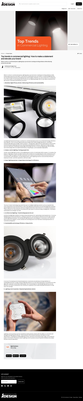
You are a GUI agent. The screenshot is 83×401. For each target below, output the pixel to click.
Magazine (64, 8)
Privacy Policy (75, 397)
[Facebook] (2, 386)
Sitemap (80, 397)
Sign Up (79, 3)
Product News (9, 53)
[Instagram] (11, 386)
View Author (17, 67)
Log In (72, 3)
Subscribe (72, 8)
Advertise (79, 8)
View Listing (13, 347)
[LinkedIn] (8, 386)
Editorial (2, 53)
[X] (5, 386)
